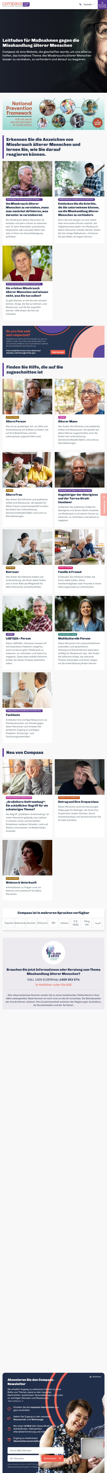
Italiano (64, 923)
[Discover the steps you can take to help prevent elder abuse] (79, 179)
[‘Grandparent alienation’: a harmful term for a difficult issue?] (27, 777)
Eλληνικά (42, 923)
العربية (98, 923)
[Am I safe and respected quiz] (53, 342)
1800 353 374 (69, 979)
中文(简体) (76, 923)
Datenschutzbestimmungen (18, 1467)
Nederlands (20, 923)
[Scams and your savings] (79, 777)
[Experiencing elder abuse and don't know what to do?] (27, 263)
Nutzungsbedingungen (42, 1467)
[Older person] (27, 396)
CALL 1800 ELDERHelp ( (43, 979)
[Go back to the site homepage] (16, 4)
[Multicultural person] (79, 613)
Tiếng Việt (87, 923)
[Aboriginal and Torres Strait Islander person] (79, 470)
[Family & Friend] (79, 547)
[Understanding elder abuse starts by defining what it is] (27, 179)
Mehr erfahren (14, 1401)
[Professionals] (27, 690)
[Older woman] (27, 470)
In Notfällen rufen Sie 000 (53, 984)
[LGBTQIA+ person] (27, 613)
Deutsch (31, 923)
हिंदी (53, 923)
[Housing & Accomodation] (27, 857)
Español (9, 923)
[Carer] (27, 547)
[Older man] (79, 396)
